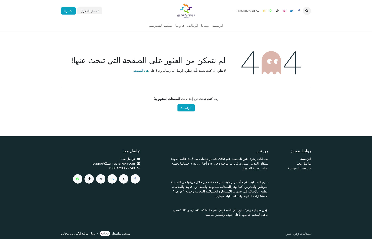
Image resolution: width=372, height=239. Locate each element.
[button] (307, 11)
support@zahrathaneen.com (114, 163)
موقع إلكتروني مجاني (75, 233)
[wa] (77, 179)
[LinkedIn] (292, 11)
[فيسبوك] (299, 11)
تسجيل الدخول (89, 11)
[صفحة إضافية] (100, 179)
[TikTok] (277, 11)
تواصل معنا (304, 163)
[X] (123, 179)
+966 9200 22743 (121, 168)
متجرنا (68, 11)
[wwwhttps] (270, 11)
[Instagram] (285, 11)
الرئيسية (186, 108)
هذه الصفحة (141, 70)
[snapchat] (264, 11)
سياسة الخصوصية (299, 168)
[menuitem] (218, 25)
